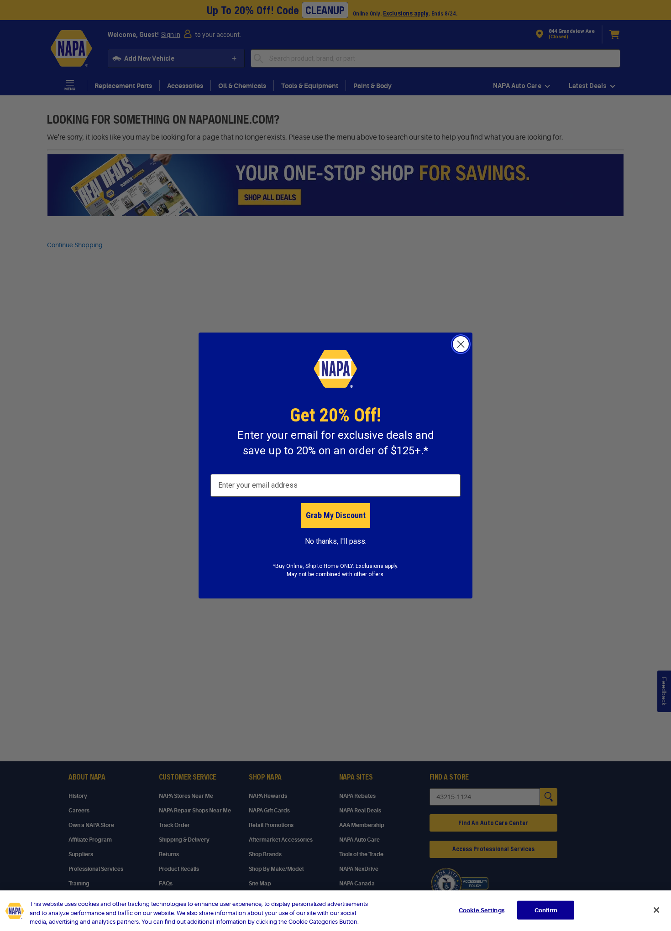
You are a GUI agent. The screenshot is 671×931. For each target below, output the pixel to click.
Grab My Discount (336, 515)
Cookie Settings (481, 909)
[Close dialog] (461, 344)
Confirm (546, 909)
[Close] (656, 910)
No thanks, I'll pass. (336, 541)
